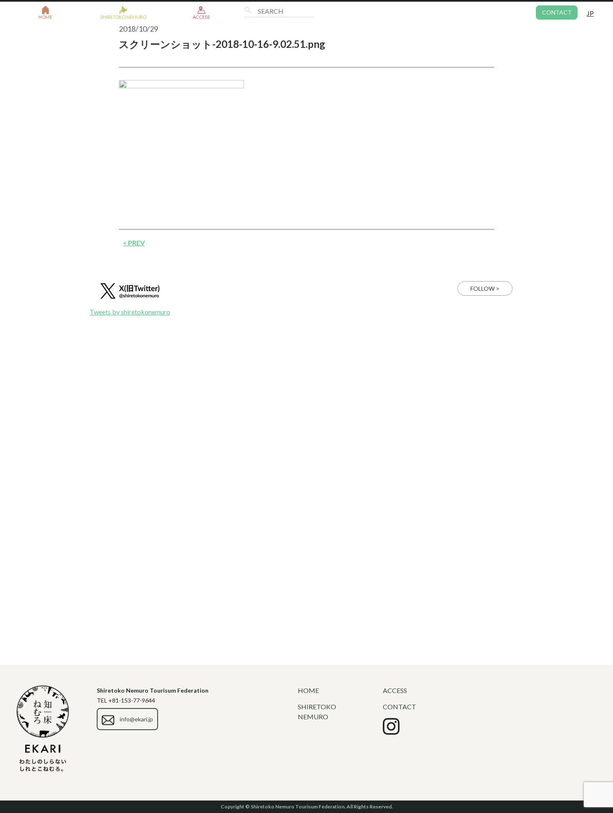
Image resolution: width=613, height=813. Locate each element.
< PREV (134, 243)
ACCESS (395, 690)
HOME (308, 690)
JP (590, 13)
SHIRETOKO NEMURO (317, 712)
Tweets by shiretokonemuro (130, 312)
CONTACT (557, 12)
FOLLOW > (485, 288)
